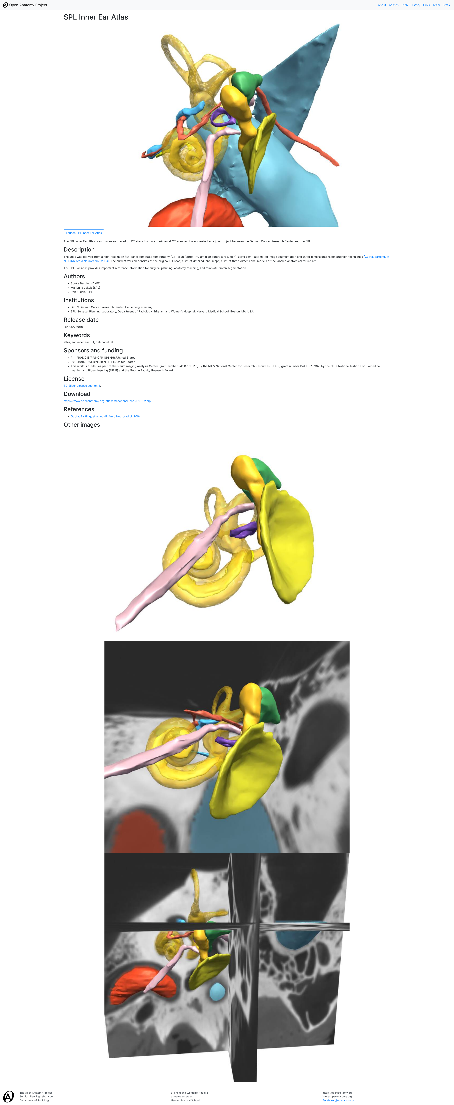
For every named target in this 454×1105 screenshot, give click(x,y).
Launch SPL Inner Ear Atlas (84, 233)
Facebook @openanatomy (338, 1100)
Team (436, 5)
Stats (446, 5)
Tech (404, 5)
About (382, 5)
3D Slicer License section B (82, 385)
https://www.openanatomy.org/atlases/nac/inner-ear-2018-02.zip (107, 401)
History (415, 5)
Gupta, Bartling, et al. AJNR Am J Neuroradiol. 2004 (106, 416)
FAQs (426, 5)
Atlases (393, 5)
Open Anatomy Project (27, 5)
